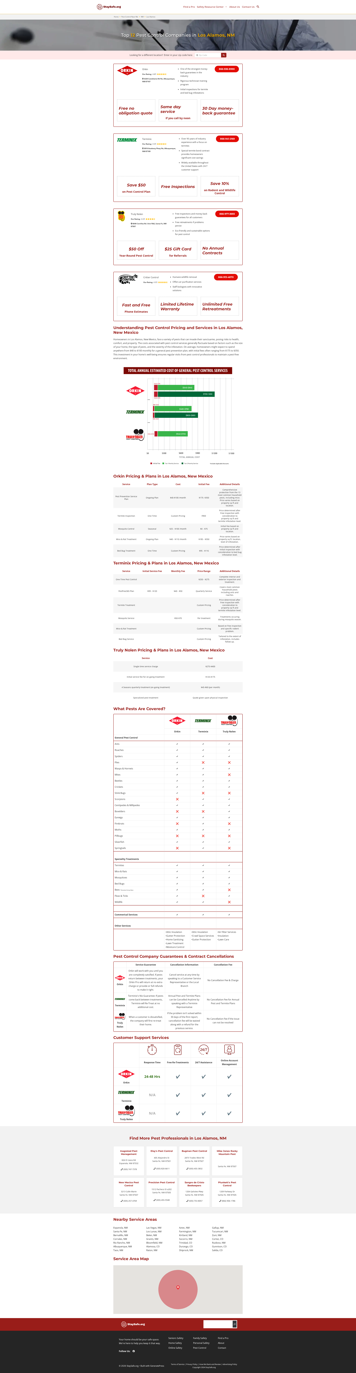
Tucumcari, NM (220, 1231)
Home (116, 17)
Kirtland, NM (185, 1235)
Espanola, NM (120, 1227)
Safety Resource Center (210, 7)
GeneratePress (157, 1365)
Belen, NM (151, 1235)
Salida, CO (217, 1250)
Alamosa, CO (153, 1246)
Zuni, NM (216, 1235)
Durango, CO (186, 1246)
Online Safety (175, 1347)
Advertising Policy (229, 1364)
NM (142, 17)
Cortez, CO (217, 1239)
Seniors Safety (175, 1338)
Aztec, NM (184, 1227)
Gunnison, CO (219, 1246)
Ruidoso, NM (218, 1242)
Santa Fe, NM (120, 1231)
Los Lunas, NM (153, 1231)
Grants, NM (152, 1239)
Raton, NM (151, 1250)
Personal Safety (201, 1343)
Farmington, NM (187, 1231)
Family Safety (200, 1338)
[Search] (235, 1324)
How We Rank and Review (210, 1364)
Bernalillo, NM (120, 1235)
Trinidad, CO (185, 1242)
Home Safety (175, 1343)
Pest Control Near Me (129, 17)
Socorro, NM (185, 1239)
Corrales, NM (120, 1239)
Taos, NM (118, 1250)
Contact (222, 1347)
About (221, 1343)
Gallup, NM (218, 1227)
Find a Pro (189, 7)
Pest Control (199, 1347)
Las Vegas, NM (153, 1227)
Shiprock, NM (186, 1250)
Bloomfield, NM (154, 1242)
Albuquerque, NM (122, 1246)
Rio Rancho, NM (121, 1242)
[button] (259, 7)
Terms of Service (177, 1364)
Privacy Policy (191, 1364)
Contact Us (248, 7)
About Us (234, 7)
